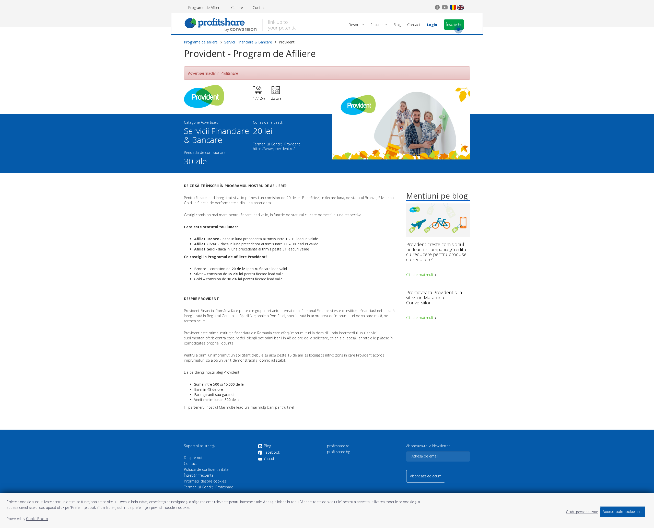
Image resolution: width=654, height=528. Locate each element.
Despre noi (193, 458)
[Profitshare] (240, 24)
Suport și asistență (199, 446)
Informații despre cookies (205, 481)
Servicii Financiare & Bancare (248, 42)
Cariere (237, 7)
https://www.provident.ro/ (274, 148)
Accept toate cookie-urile (622, 512)
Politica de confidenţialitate (206, 469)
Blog (267, 446)
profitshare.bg (338, 452)
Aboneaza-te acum (425, 476)
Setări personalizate (582, 512)
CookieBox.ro (37, 519)
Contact (259, 7)
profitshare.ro (338, 446)
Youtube (270, 459)
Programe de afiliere (201, 42)
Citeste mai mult (420, 274)
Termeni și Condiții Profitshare (208, 487)
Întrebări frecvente (199, 475)
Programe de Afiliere (204, 7)
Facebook (272, 452)
